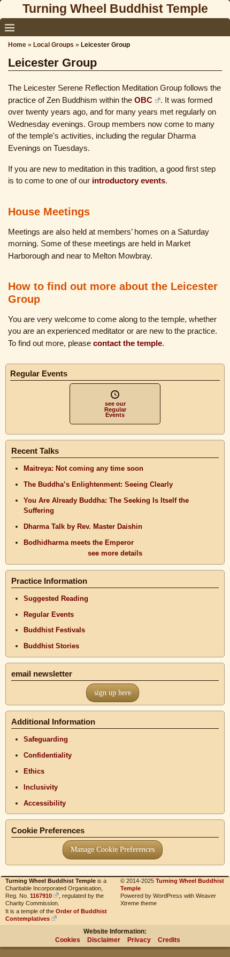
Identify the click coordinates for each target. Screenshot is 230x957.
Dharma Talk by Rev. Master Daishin (83, 526)
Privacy (139, 940)
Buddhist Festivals (54, 630)
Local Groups (53, 45)
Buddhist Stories (51, 646)
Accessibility (45, 803)
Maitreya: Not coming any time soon (83, 468)
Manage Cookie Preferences (113, 850)
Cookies (67, 940)
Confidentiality (48, 755)
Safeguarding (46, 739)
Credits (169, 940)
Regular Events (49, 614)
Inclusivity (41, 787)
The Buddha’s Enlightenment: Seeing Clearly (98, 484)
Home (17, 45)
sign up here (112, 693)
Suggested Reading (56, 598)
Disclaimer (103, 940)
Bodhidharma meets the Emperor (79, 542)
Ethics (34, 771)
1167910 (41, 895)
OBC (143, 99)
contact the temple (127, 343)
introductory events (128, 180)
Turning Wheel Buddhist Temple (115, 8)
